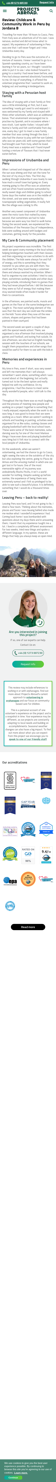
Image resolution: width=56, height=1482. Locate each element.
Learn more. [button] (21, 1473)
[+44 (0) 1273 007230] (39, 622)
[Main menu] (4, 11)
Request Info (47, 2)
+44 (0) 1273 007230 (30, 653)
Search (51, 10)
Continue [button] (13, 1477)
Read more (28, 927)
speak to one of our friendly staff (28, 739)
